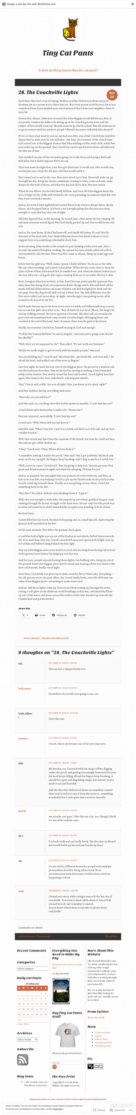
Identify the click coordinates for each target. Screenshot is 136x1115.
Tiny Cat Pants (68, 53)
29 (41, 1014)
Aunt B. (22, 811)
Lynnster (23, 738)
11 (23, 1003)
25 (23, 1014)
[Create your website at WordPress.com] (68, 4)
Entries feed (101, 1039)
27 (32, 1014)
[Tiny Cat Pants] (68, 27)
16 (46, 1003)
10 (19, 1003)
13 (32, 1003)
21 (37, 1009)
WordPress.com (103, 1045)
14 (37, 1003)
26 (28, 1014)
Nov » (26, 1024)
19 (28, 1009)
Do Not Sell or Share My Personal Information (81, 1099)
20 (32, 1009)
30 (45, 1014)
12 (28, 1003)
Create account (102, 1032)
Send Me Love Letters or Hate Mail (67, 966)
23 (45, 1009)
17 (19, 1009)
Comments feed (103, 1042)
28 (37, 1014)
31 (19, 1019)
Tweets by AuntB (95, 1017)
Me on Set (111, 936)
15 (41, 1003)
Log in (98, 1035)
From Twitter (98, 1012)
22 (41, 1009)
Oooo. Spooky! (32, 638)
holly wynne (24, 688)
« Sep (19, 1024)
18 (23, 1009)
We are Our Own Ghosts (55, 638)
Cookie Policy (58, 1109)
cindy (21, 891)
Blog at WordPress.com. (43, 1099)
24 (19, 1014)
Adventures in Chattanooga (34, 936)
